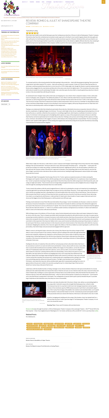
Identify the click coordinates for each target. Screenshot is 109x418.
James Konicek (51, 325)
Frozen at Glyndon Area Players (8, 55)
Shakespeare (86, 327)
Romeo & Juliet (30, 309)
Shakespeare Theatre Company (34, 329)
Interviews (48, 1)
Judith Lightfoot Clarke (33, 327)
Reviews (38, 1)
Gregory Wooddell (32, 325)
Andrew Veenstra (48, 323)
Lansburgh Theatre (59, 327)
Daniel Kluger (77, 323)
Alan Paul (29, 323)
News (43, 1)
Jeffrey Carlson (61, 325)
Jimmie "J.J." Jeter (80, 325)
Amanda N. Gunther (49, 26)
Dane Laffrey (69, 323)
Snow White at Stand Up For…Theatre (9, 56)
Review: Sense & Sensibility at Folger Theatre (38, 339)
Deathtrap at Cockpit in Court (7, 48)
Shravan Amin (47, 329)
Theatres (32, 1)
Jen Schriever (70, 325)
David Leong (86, 323)
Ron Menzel (78, 327)
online (96, 311)
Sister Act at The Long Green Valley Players (10, 41)
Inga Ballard (42, 325)
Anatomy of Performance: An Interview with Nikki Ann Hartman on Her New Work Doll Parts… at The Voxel (10, 93)
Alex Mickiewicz (38, 323)
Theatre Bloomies (69, 1)
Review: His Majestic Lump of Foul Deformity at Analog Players (42, 345)
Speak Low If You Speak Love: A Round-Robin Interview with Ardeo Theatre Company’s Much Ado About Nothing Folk (10, 83)
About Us (24, 1)
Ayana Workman (59, 323)
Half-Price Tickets (57, 1)
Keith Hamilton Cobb (47, 327)
